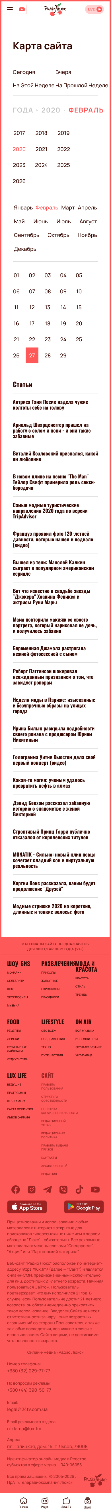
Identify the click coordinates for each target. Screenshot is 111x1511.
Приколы (48, 972)
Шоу (10, 989)
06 (16, 291)
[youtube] (95, 1189)
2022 (63, 149)
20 (79, 323)
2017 (19, 133)
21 (16, 339)
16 (16, 323)
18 (47, 323)
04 (63, 275)
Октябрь (58, 235)
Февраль (86, 110)
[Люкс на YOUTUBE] (22, 9)
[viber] (63, 1189)
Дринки (13, 1039)
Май (19, 221)
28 (47, 355)
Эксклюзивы (17, 997)
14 (63, 307)
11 (16, 307)
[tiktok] (79, 1189)
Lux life (16, 1075)
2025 (63, 165)
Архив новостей (54, 1166)
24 (63, 339)
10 (79, 291)
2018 (42, 133)
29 (63, 355)
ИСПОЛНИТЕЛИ (86, 1039)
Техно (46, 1047)
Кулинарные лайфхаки (17, 1049)
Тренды (81, 995)
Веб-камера (16, 1101)
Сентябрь (27, 235)
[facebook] (16, 1189)
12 (32, 307)
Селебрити (15, 981)
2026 (19, 181)
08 (47, 291)
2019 (63, 133)
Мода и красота (86, 966)
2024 (41, 165)
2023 (19, 165)
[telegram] (47, 1189)
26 (16, 355)
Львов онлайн (18, 1117)
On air (83, 1021)
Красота (82, 978)
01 (16, 275)
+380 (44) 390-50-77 (29, 1390)
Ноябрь (87, 235)
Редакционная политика (53, 1135)
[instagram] (31, 1189)
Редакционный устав (53, 1123)
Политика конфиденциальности (55, 1111)
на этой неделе (34, 85)
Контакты (49, 1158)
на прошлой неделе (82, 85)
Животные (49, 981)
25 (79, 339)
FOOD (13, 1021)
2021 (42, 149)
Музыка (13, 1005)
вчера (63, 72)
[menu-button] (10, 9)
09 (63, 291)
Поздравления (53, 1039)
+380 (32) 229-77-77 (28, 1371)
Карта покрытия (20, 1109)
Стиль (80, 986)
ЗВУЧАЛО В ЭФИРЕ (88, 1047)
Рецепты (14, 1031)
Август (88, 221)
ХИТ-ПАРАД (83, 1055)
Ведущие (14, 1084)
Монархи (14, 972)
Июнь (41, 221)
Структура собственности (54, 1099)
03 (47, 275)
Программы (16, 1093)
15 (79, 307)
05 (79, 275)
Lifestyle (52, 1021)
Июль (64, 221)
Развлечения (55, 963)
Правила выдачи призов (54, 1147)
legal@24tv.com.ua (27, 1409)
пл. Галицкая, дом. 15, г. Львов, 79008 (47, 1446)
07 (32, 291)
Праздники (50, 997)
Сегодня (24, 72)
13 (47, 307)
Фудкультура (17, 1059)
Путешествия (52, 1055)
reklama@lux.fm (24, 1428)
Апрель (87, 207)
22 (32, 339)
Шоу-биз (18, 963)
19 (63, 323)
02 (32, 275)
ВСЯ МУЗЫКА (84, 1031)
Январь (23, 207)
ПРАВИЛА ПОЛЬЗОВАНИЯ (52, 1086)
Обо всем (48, 1031)
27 (32, 355)
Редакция (49, 1174)
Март (68, 207)
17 (32, 323)
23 (48, 339)
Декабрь (25, 249)
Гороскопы (50, 989)
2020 (51, 110)
